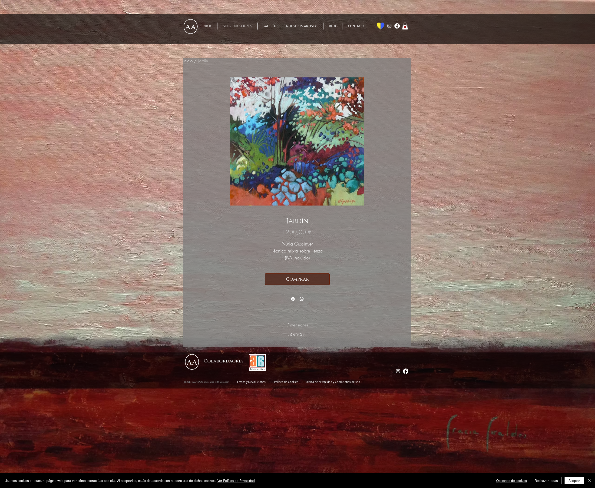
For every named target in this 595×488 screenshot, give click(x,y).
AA (190, 26)
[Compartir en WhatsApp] (301, 299)
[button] (405, 26)
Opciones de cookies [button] (511, 480)
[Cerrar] (589, 480)
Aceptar (574, 480)
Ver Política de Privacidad (236, 480)
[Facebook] (397, 26)
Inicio (188, 60)
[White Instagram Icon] (389, 26)
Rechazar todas (546, 480)
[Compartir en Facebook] (293, 299)
